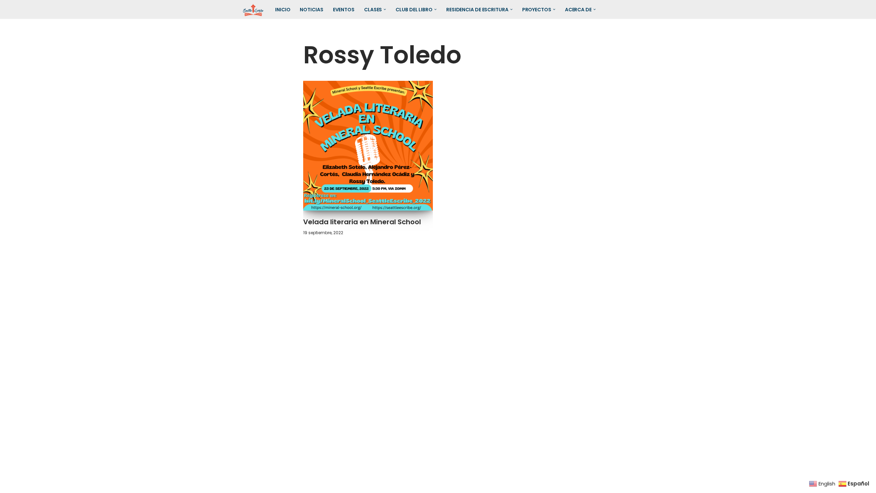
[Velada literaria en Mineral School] (368, 146)
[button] (385, 9)
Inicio (282, 9)
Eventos (344, 9)
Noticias (311, 9)
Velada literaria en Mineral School (362, 222)
